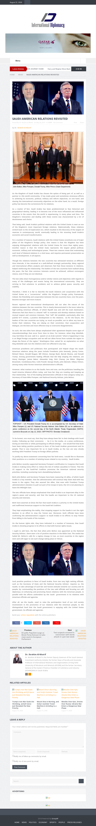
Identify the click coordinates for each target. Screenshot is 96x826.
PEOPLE (62, 822)
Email (82, 123)
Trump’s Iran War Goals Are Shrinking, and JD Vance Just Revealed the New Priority (23, 704)
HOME (17, 822)
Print (75, 123)
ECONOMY (43, 822)
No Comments (58, 123)
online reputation (28, 615)
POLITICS (32, 822)
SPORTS (53, 822)
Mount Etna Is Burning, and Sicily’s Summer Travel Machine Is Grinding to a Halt (48, 704)
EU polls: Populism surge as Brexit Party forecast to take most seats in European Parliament (33, 636)
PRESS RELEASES (74, 822)
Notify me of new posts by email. (26, 761)
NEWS (50, 123)
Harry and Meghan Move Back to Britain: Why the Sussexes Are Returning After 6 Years (58, 69)
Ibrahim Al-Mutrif (24, 128)
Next (70, 630)
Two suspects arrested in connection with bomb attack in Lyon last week (64, 634)
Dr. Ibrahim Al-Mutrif (26, 123)
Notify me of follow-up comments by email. (30, 756)
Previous (28, 630)
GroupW (55, 818)
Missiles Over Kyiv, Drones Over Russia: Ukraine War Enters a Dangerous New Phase (72, 704)
